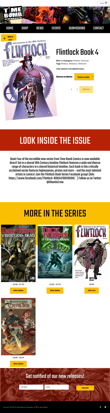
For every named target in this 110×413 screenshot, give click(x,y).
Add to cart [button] (91, 290)
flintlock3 (82, 64)
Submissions (77, 28)
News (39, 28)
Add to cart (86, 89)
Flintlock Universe (81, 61)
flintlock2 (73, 64)
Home (9, 28)
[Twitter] (105, 407)
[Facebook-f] (100, 407)
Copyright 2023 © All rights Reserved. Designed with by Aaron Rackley (25, 407)
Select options (18, 290)
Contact (98, 28)
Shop (25, 28)
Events (56, 28)
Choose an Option (64, 76)
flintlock (64, 64)
